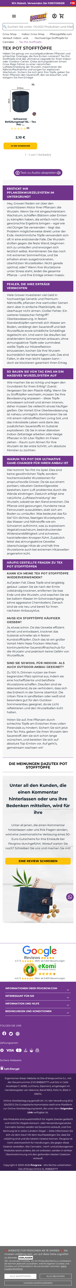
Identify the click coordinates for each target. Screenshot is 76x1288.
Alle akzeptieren (20, 1276)
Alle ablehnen (55, 1276)
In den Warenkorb (20, 146)
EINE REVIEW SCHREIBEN (38, 861)
